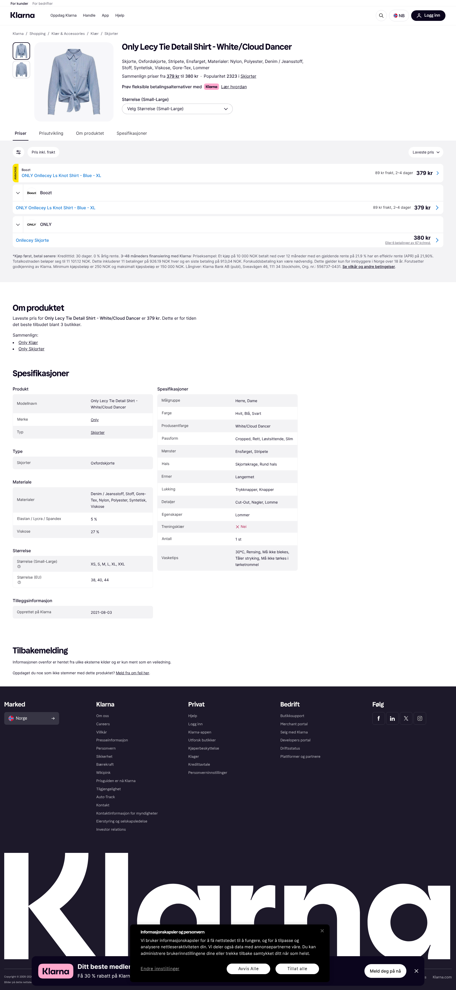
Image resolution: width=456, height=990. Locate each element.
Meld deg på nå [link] (385, 971)
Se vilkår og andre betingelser (369, 266)
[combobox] (177, 109)
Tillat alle (297, 968)
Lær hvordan (234, 86)
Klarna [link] (18, 34)
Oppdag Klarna (63, 15)
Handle (89, 15)
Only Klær (28, 342)
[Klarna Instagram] (420, 718)
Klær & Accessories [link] (68, 34)
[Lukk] (322, 931)
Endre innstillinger (160, 969)
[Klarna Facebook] (378, 718)
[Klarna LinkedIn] (392, 718)
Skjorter (248, 76)
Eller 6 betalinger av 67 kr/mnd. (408, 243)
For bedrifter (42, 4)
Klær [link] (95, 34)
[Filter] (18, 152)
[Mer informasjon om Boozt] (18, 193)
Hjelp (119, 15)
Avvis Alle (248, 968)
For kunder (19, 4)
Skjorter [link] (111, 34)
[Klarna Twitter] (406, 718)
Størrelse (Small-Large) (145, 99)
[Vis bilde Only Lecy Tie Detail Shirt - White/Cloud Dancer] (21, 51)
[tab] (20, 133)
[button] (399, 15)
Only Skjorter (31, 348)
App (105, 15)
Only (95, 420)
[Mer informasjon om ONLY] (18, 224)
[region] (230, 953)
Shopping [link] (38, 34)
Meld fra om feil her (132, 673)
